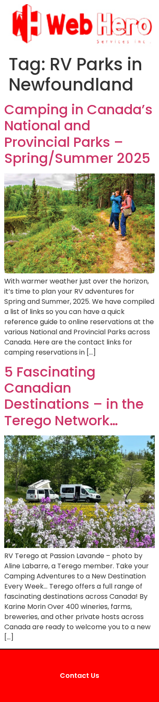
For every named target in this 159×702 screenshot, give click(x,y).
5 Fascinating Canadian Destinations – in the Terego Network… (74, 396)
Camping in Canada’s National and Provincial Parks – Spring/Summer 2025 (78, 134)
